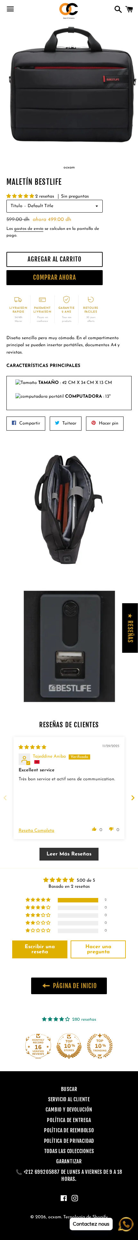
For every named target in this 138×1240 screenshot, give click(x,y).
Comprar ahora (54, 277)
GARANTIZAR (69, 1161)
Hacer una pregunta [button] (98, 949)
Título (16, 206)
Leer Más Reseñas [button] (69, 854)
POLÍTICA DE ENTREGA (69, 1120)
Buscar (69, 1089)
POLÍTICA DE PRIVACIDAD (69, 1141)
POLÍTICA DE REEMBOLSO (69, 1130)
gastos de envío (28, 229)
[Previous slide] (5, 798)
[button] (20, 196)
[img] (32, 747)
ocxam (54, 1217)
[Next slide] (133, 798)
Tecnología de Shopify (85, 1217)
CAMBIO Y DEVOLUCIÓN (69, 1109)
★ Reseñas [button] (130, 628)
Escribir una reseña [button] (40, 949)
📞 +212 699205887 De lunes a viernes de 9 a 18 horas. (69, 1175)
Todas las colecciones (69, 1151)
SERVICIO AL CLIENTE (69, 1099)
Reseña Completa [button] (36, 830)
